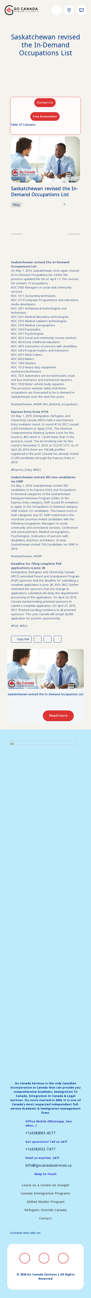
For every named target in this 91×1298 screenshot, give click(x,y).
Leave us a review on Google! (45, 1185)
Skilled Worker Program (45, 1202)
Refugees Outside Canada (45, 1210)
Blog (16, 204)
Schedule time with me (25, 1233)
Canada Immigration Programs (45, 1193)
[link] (45, 669)
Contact (45, 1218)
